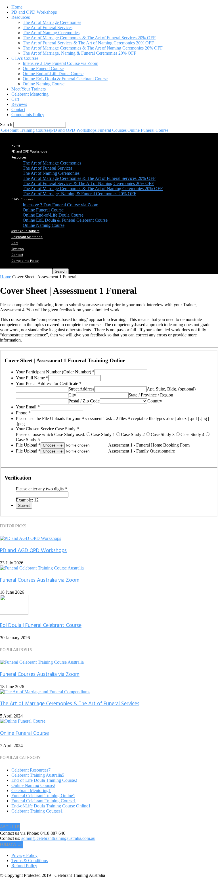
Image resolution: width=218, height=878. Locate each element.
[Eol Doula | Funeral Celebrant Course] (14, 613)
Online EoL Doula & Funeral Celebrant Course (65, 78)
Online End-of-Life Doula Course (53, 73)
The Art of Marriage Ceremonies (52, 22)
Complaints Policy (27, 114)
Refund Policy (24, 865)
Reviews (19, 104)
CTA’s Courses (24, 58)
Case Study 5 (28, 439)
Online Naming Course (43, 83)
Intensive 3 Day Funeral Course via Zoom (60, 63)
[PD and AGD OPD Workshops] (30, 538)
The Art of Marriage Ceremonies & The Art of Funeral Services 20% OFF (89, 37)
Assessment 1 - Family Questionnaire (141, 451)
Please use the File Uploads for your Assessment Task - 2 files (71, 418)
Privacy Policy (24, 855)
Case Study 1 (103, 434)
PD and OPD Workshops (34, 12)
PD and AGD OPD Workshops (33, 550)
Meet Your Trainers (28, 89)
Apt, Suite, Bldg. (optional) (171, 388)
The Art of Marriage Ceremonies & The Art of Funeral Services (69, 704)
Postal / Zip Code (84, 400)
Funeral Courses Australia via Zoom (39, 580)
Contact (18, 109)
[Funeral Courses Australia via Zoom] (42, 568)
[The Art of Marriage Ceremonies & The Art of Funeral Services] (45, 691)
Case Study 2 (133, 434)
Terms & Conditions (29, 860)
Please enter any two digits (41, 488)
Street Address (81, 388)
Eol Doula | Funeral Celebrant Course (40, 625)
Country (154, 400)
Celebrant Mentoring (30, 94)
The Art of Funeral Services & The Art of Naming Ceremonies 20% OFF (88, 42)
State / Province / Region (151, 394)
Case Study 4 (192, 434)
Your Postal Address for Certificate (48, 383)
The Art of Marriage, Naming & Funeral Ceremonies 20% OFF (79, 53)
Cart (15, 99)
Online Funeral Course (43, 68)
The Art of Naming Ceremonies (51, 32)
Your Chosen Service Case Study (47, 428)
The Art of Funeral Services (47, 27)
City (72, 394)
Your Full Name (32, 377)
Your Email (28, 406)
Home (16, 7)
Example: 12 (27, 499)
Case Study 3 (163, 434)
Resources (20, 17)
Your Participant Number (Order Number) (55, 371)
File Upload (28, 445)
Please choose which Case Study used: (50, 434)
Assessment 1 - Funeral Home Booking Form (149, 445)
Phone (23, 412)
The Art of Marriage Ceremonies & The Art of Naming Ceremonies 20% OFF (93, 48)
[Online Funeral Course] (22, 721)
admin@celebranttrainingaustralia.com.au (58, 838)
